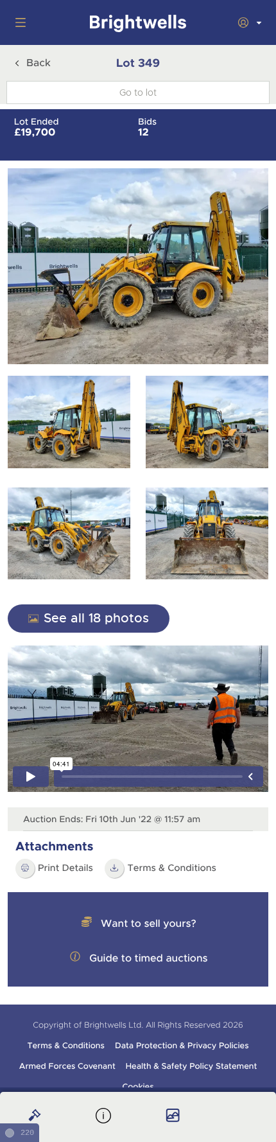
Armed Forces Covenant (67, 1066)
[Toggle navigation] (18, 22)
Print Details (65, 868)
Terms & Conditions (171, 868)
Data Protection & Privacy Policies (182, 1046)
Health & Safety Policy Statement (191, 1066)
